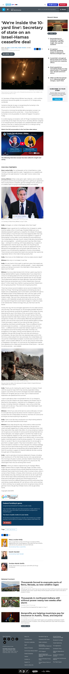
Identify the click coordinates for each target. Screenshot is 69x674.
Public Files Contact (6, 652)
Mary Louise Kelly (12, 47)
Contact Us (27, 659)
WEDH (4, 650)
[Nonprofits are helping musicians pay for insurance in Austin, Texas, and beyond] (10, 617)
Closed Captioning (57, 643)
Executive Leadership (29, 642)
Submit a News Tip (28, 665)
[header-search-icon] (45, 4)
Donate (63, 4)
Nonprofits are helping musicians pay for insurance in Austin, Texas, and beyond (42, 614)
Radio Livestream (43, 642)
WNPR (9, 651)
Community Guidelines (44, 648)
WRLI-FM (16, 651)
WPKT (12, 651)
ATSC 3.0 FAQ (14, 652)
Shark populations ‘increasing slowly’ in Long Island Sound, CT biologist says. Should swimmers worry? (58, 70)
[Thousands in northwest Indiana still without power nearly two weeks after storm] (10, 602)
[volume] (8, 9)
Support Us (27, 662)
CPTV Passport (42, 651)
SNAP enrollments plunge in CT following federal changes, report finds (58, 79)
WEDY (14, 650)
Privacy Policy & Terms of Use (45, 663)
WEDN (7, 650)
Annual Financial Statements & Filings (58, 637)
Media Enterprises (28, 653)
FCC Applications (57, 645)
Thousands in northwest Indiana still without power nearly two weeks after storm (41, 600)
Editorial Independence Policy (58, 652)
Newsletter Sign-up (43, 636)
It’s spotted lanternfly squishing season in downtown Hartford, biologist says (57, 51)
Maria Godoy (24, 587)
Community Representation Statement (45, 645)
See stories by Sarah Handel (16, 554)
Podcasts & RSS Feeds (44, 639)
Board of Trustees (28, 648)
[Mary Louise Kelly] (4, 543)
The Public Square (57, 662)
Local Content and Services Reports (59, 659)
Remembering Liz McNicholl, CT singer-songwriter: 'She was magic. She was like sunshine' (57, 41)
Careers (26, 656)
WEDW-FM (5, 651)
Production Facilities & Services (58, 655)
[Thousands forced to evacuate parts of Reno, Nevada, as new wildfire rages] (10, 586)
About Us (26, 636)
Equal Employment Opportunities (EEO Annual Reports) (45, 655)
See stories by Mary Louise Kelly (17, 547)
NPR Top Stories (11, 529)
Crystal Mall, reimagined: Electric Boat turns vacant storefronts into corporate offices (58, 60)
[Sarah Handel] (4, 555)
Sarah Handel (22, 47)
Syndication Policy (57, 648)
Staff (25, 645)
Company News (28, 639)
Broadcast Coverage (58, 640)
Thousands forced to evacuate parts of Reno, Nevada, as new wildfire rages (41, 583)
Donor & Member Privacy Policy (45, 659)
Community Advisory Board (30, 650)
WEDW (10, 650)
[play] (4, 9)
